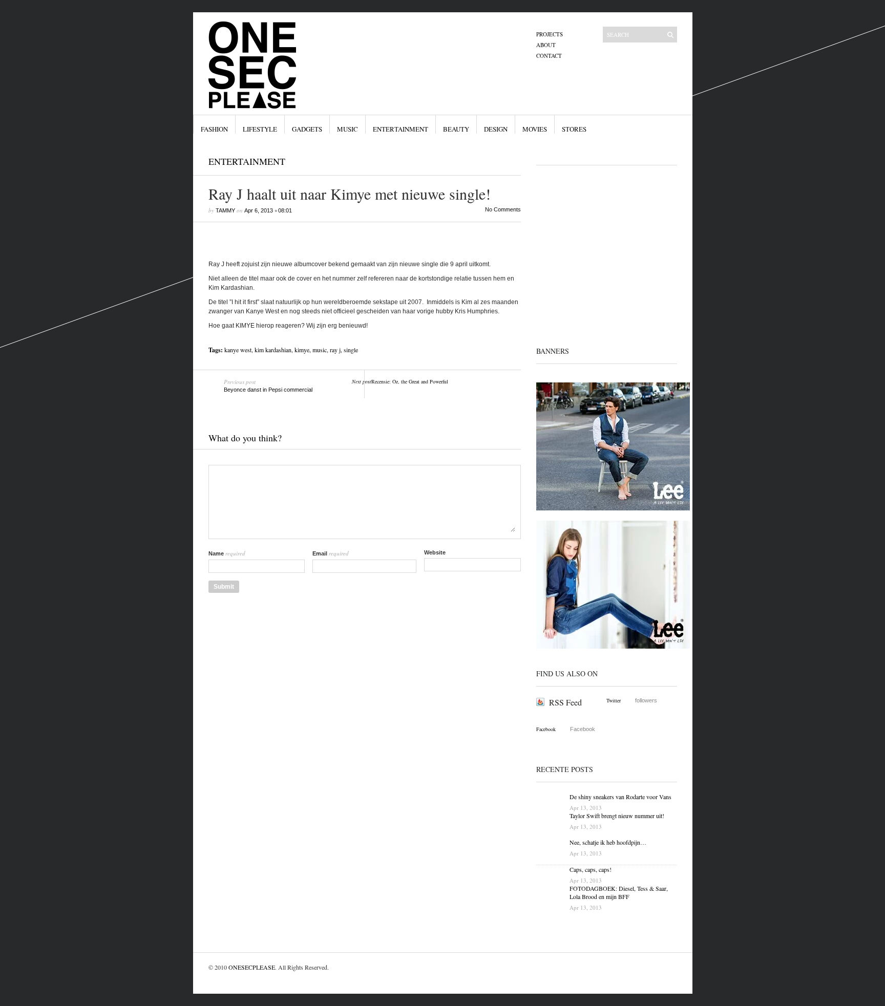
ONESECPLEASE (251, 967)
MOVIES (534, 129)
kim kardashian (273, 350)
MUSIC (347, 129)
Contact (549, 55)
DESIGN (496, 129)
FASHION (214, 129)
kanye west (237, 350)
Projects (549, 34)
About (546, 45)
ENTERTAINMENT (400, 129)
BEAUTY (456, 129)
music (319, 350)
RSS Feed (565, 702)
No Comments (503, 209)
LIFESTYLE (260, 129)
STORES (574, 129)
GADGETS (307, 129)
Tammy (225, 210)
